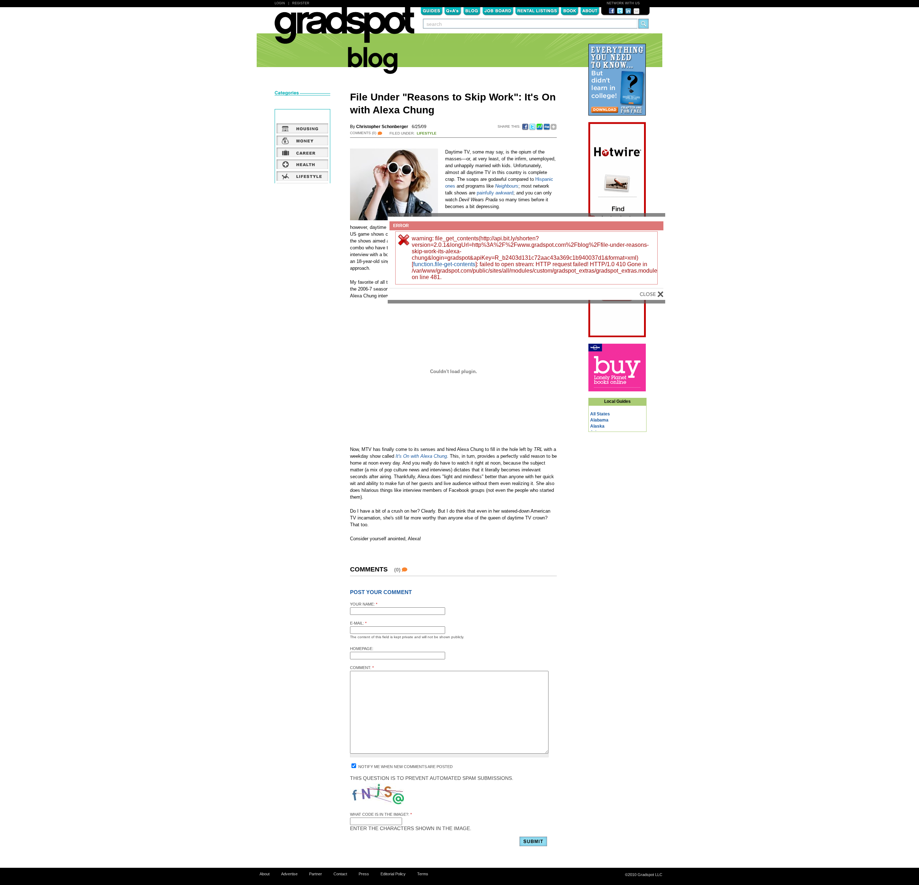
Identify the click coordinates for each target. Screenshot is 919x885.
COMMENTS (363, 133)
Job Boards (498, 10)
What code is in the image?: (381, 814)
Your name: (363, 604)
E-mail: (358, 623)
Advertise (289, 874)
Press (364, 874)
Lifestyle (427, 133)
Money (302, 140)
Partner (315, 874)
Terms (422, 874)
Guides (431, 10)
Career (302, 152)
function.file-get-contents (444, 264)
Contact (340, 874)
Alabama (599, 420)
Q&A (453, 10)
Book (569, 10)
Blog (472, 10)
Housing (302, 128)
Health (302, 164)
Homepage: (361, 648)
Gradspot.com (344, 29)
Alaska (597, 426)
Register (300, 3)
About (590, 10)
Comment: (362, 667)
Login (280, 3)
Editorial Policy (393, 874)
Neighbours (506, 186)
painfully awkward (495, 193)
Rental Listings (537, 10)
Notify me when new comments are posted (405, 766)
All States (600, 413)
